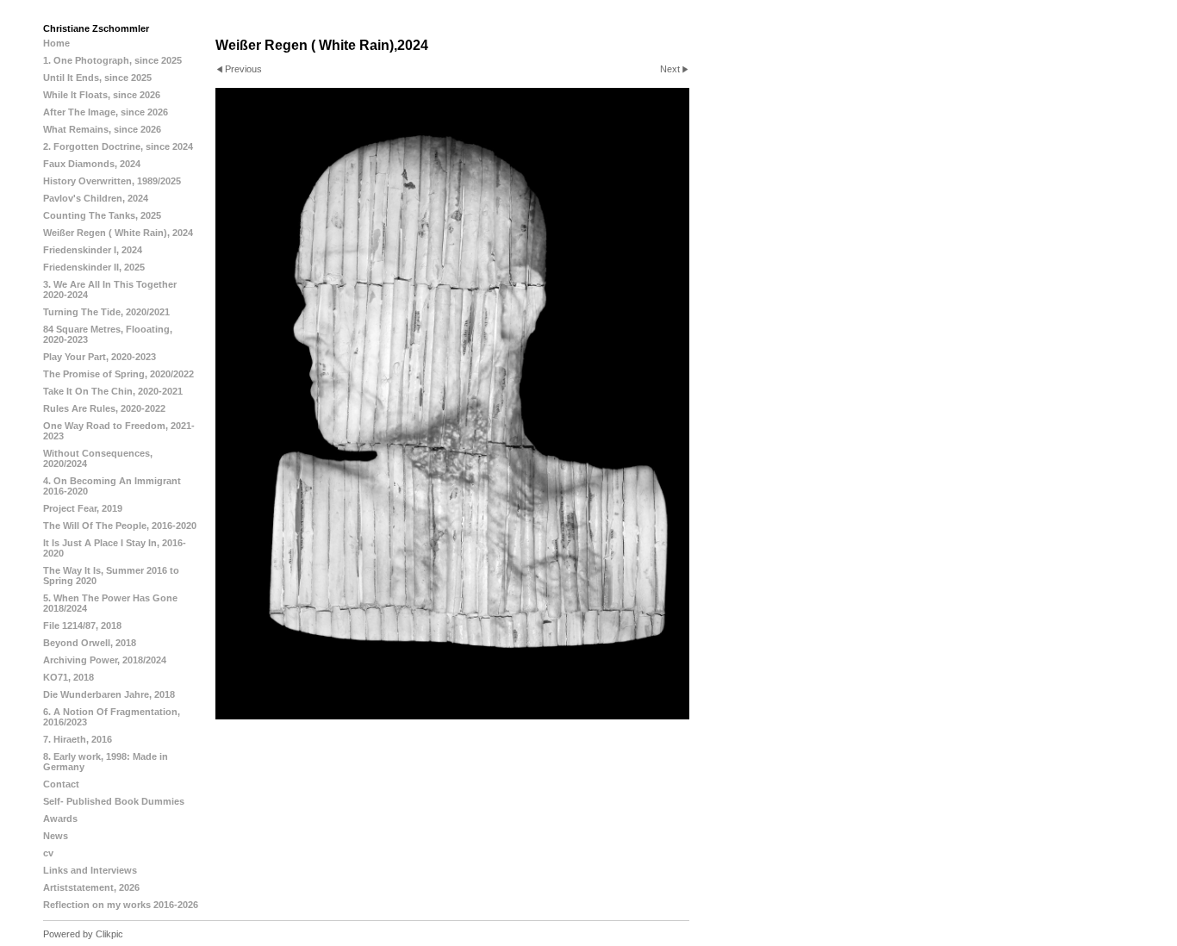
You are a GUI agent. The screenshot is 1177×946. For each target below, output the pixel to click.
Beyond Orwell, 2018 (89, 643)
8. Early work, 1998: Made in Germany (105, 761)
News (55, 836)
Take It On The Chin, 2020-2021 (113, 391)
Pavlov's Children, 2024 (95, 198)
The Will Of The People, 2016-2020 (119, 525)
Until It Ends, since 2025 (97, 77)
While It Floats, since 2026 (101, 95)
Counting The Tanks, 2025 (102, 215)
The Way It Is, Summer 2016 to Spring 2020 (111, 575)
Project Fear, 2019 (82, 508)
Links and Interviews (90, 870)
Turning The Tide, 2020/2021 (106, 312)
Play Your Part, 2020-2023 (99, 357)
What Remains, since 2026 (102, 129)
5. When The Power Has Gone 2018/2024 (110, 603)
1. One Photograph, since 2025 (112, 60)
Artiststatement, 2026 (91, 887)
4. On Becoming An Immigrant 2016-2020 (112, 486)
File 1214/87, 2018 (82, 625)
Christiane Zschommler (96, 28)
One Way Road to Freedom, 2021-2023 (119, 430)
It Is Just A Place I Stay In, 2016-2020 (114, 548)
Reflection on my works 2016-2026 (120, 904)
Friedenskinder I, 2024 (92, 250)
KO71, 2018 (68, 677)
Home (56, 43)
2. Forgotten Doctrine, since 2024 (118, 146)
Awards (60, 818)
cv (48, 853)
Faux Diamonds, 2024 (91, 164)
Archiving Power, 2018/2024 (104, 660)
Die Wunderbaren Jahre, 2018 (109, 694)
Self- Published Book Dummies (113, 801)
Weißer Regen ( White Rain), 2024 (118, 232)
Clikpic (109, 934)
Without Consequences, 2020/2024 (98, 458)
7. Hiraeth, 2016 (77, 739)
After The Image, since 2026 (105, 112)
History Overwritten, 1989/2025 (112, 181)
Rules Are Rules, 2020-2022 (104, 408)
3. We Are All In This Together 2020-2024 (110, 289)
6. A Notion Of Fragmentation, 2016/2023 (111, 716)
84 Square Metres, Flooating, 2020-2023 (107, 334)
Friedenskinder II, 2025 (94, 267)
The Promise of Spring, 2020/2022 (118, 374)
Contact (61, 784)
